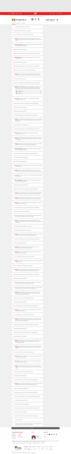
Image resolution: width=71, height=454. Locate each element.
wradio (32, 448)
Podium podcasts (30, 449)
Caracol (54, 446)
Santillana (35, 446)
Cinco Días (35, 448)
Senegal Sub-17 (20, 91)
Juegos (50, 13)
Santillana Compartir (40, 446)
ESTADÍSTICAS (24, 23)
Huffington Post (27, 448)
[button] (18, 449)
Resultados (13, 13)
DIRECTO (14, 23)
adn (51, 446)
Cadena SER (44, 446)
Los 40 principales (30, 446)
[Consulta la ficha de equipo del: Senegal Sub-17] (16, 91)
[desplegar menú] (9, 13)
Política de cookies (28, 443)
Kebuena (50, 448)
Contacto (13, 443)
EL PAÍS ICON (34, 449)
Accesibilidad (42, 443)
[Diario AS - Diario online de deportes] (35, 13)
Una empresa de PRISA (18, 447)
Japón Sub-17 (20, 93)
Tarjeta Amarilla (20, 44)
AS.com (48, 446)
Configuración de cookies (36, 443)
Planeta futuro (46, 448)
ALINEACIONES (18, 23)
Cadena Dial (39, 448)
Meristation (47, 449)
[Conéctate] (56, 13)
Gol (17, 86)
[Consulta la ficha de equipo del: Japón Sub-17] (16, 93)
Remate (16, 38)
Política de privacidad (22, 443)
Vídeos (20, 13)
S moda (38, 449)
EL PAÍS (26, 446)
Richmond (54, 448)
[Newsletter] (53, 13)
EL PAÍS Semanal (42, 448)
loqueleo (43, 449)
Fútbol (17, 13)
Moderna (25, 449)
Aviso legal (17, 443)
